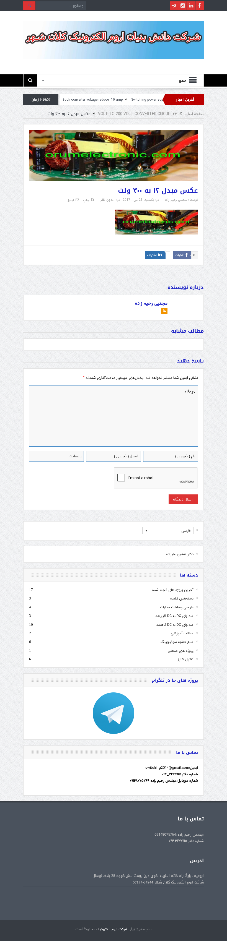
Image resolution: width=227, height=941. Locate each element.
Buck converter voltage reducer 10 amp (112, 99)
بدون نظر (107, 199)
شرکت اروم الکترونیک (112, 929)
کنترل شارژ (186, 659)
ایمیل (70, 200)
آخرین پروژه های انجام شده (173, 590)
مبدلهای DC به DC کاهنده (175, 625)
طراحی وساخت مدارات (177, 607)
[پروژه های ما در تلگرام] (113, 713)
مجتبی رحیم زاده (175, 199)
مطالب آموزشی (182, 633)
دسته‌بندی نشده (182, 598)
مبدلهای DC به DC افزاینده (175, 616)
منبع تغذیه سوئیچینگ (177, 642)
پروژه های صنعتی (181, 651)
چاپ (86, 200)
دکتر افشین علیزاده (180, 554)
